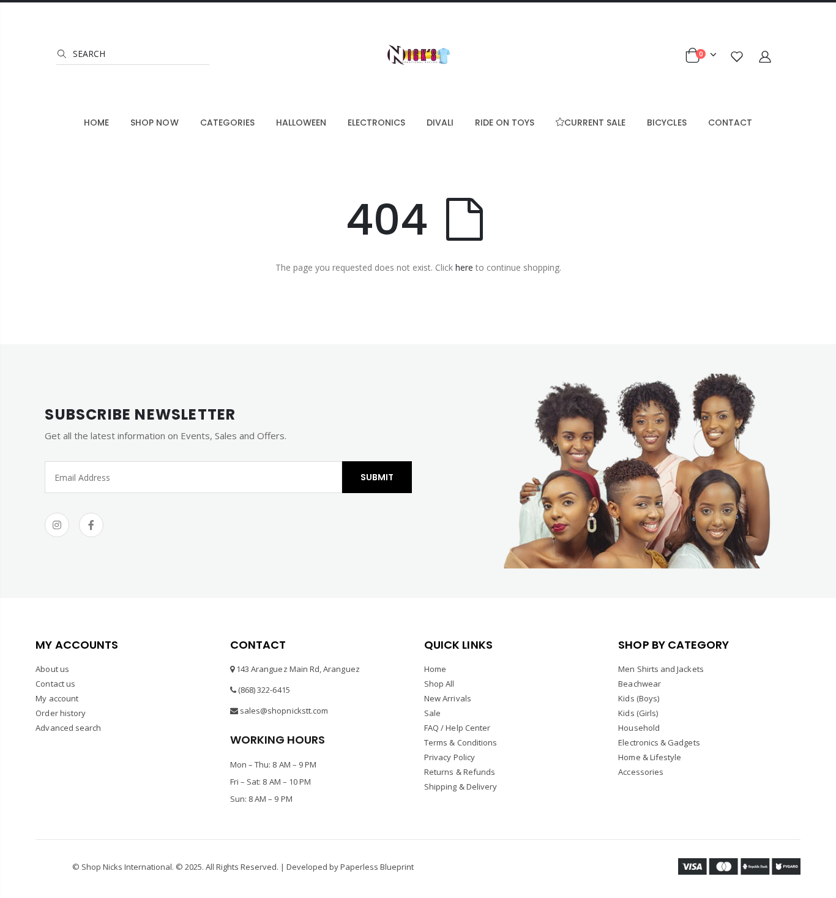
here (464, 267)
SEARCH (87, 53)
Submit (377, 477)
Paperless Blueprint (377, 866)
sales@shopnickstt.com (284, 710)
